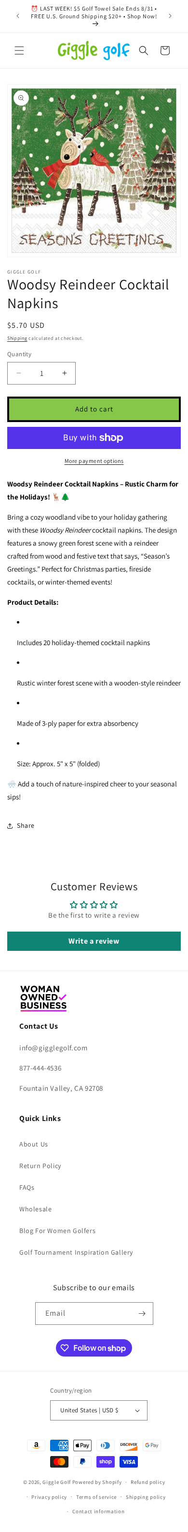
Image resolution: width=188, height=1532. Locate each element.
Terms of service (96, 1497)
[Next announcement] (170, 15)
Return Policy (40, 1165)
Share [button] (26, 825)
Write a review (93, 941)
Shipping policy (146, 1497)
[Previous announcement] (17, 15)
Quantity (19, 354)
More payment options (94, 460)
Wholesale (35, 1209)
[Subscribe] (142, 1313)
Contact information (98, 1511)
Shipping (17, 338)
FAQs (26, 1187)
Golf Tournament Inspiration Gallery (76, 1252)
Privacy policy (49, 1497)
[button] (19, 50)
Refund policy (148, 1482)
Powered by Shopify (97, 1482)
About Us (33, 1144)
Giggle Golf (56, 1482)
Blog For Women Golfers (57, 1230)
